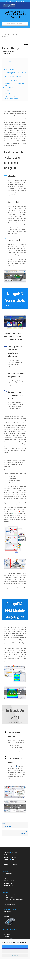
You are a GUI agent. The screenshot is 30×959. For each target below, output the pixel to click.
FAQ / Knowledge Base (10, 880)
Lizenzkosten (7, 934)
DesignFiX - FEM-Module (9, 88)
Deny (15, 951)
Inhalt (12, 859)
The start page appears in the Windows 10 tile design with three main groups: (15, 72)
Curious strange (8, 888)
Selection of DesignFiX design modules (14, 80)
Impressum (14, 864)
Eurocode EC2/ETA (8, 885)
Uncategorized (8, 873)
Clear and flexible (9, 66)
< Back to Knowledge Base (10, 34)
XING (5, 862)
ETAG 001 (6, 878)
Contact (6, 857)
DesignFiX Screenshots (9, 69)
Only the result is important (11, 96)
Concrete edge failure (9, 904)
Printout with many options (11, 98)
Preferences (15, 955)
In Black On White (7, 90)
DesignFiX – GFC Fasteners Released (13, 899)
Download (6, 876)
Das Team (14, 854)
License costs (7, 914)
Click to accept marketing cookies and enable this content (15, 276)
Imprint (6, 864)
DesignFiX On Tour (9, 883)
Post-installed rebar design (11, 902)
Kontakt (13, 857)
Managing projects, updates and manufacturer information (13, 77)
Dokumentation (15, 852)
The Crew (6, 854)
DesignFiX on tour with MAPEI (11, 895)
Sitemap (6, 859)
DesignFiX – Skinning (9, 897)
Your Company (7, 911)
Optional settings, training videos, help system (14, 84)
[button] (25, 44)
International (8, 61)
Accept (15, 947)
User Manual (7, 852)
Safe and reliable (9, 64)
